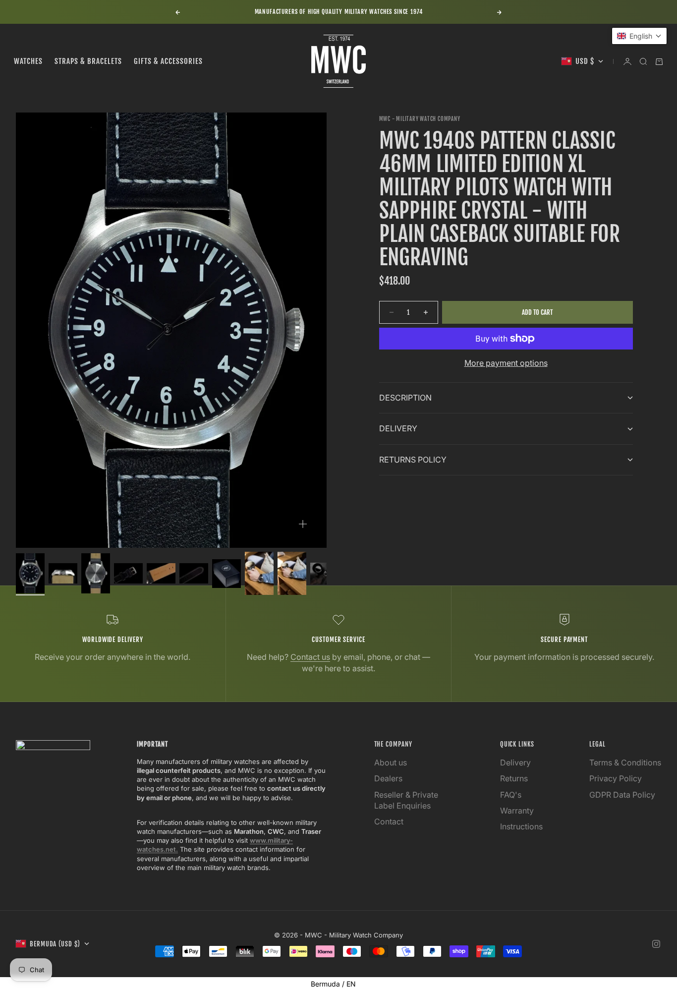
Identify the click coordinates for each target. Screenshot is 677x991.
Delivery (515, 762)
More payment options (506, 363)
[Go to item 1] (30, 573)
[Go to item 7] (226, 573)
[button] (639, 36)
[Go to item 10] (324, 573)
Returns (514, 778)
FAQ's (510, 795)
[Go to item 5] (161, 573)
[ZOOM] (303, 524)
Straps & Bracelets (88, 61)
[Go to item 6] (193, 573)
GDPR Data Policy (622, 795)
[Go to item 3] (95, 573)
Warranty (517, 811)
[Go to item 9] (292, 573)
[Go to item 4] (128, 573)
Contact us (310, 657)
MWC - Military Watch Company (419, 119)
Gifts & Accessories (168, 61)
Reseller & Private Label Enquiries (406, 800)
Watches (28, 61)
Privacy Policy (615, 778)
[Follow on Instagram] (656, 944)
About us (390, 762)
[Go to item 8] (259, 573)
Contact (388, 821)
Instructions (521, 826)
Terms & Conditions (625, 762)
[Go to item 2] (63, 573)
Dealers (388, 778)
